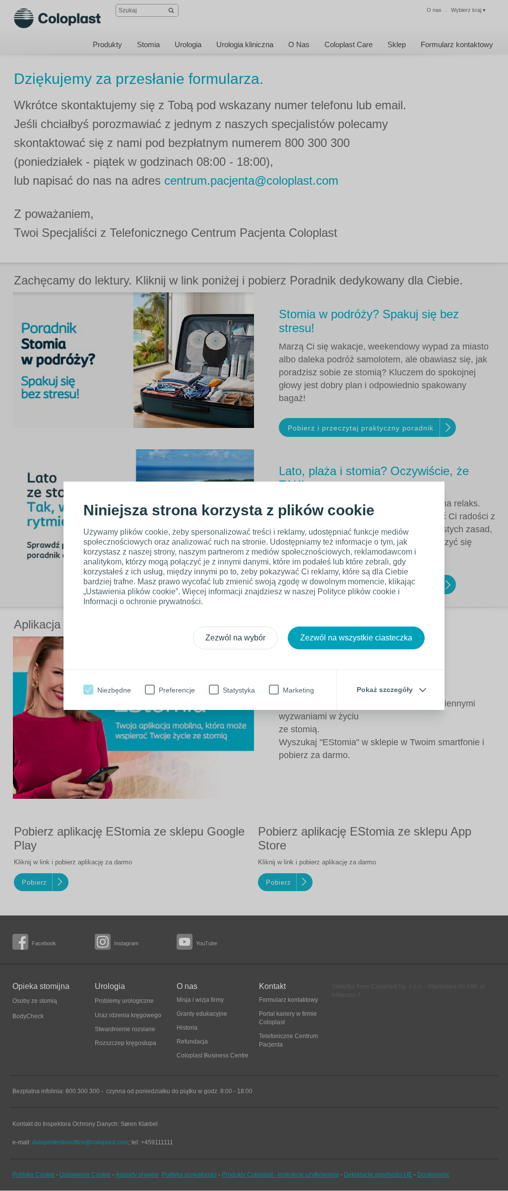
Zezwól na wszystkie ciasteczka (356, 637)
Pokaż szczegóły (385, 690)
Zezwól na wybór (235, 637)
